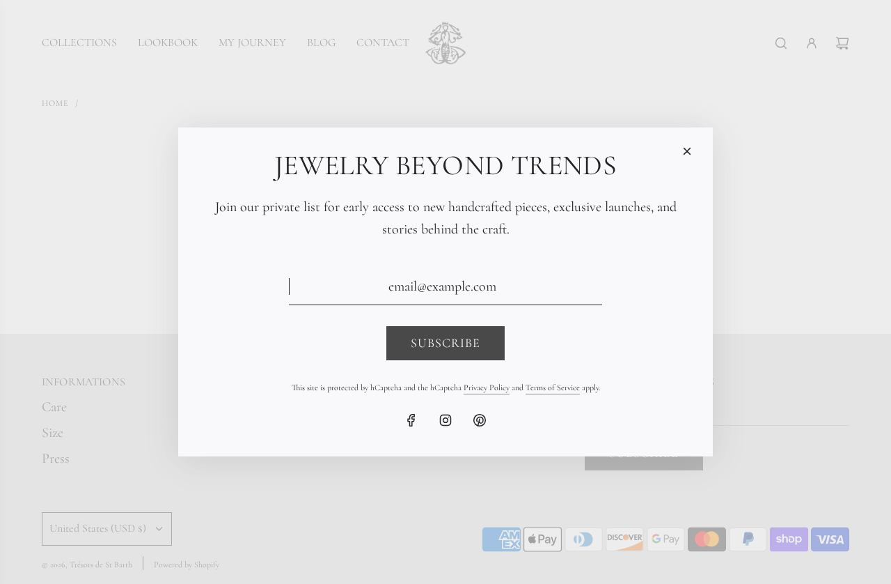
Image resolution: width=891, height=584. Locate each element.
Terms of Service (553, 387)
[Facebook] (411, 420)
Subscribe (445, 343)
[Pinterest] (479, 420)
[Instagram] (445, 420)
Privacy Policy (487, 387)
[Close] (687, 151)
